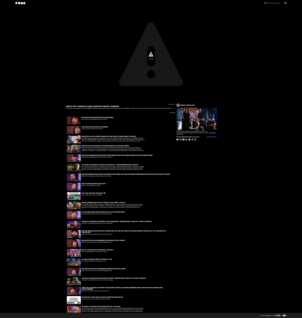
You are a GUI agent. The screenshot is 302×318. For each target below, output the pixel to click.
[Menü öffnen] (285, 2)
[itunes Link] (183, 139)
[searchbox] (275, 3)
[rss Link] (186, 139)
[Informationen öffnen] (174, 109)
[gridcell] (120, 120)
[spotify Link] (189, 139)
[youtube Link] (177, 139)
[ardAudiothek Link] (195, 139)
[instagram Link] (180, 139)
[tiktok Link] (192, 139)
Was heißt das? (212, 136)
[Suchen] (265, 3)
